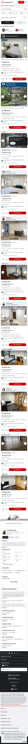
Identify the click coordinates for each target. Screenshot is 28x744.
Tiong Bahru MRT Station (7, 639)
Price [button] (17, 537)
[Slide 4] (14, 56)
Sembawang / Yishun (17, 625)
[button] (5, 547)
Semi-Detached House (7, 596)
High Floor (4, 645)
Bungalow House (17, 596)
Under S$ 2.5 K (5, 619)
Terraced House (12, 595)
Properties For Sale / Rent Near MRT (9, 728)
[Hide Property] (22, 40)
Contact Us (3, 659)
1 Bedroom (8, 612)
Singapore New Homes (6, 725)
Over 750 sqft (5, 632)
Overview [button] (5, 537)
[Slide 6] (16, 56)
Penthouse (9, 645)
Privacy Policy (20, 736)
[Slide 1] (10, 146)
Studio (3, 612)
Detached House (19, 595)
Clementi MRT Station (18, 639)
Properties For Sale (5, 718)
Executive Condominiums (6, 705)
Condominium (11, 594)
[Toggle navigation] (26, 2)
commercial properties (22, 705)
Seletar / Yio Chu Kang (7, 625)
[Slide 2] (11, 56)
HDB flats (19, 704)
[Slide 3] (12, 56)
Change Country (5, 663)
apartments (13, 704)
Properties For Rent (5, 721)
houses (13, 705)
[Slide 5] (15, 56)
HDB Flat (6, 594)
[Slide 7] (17, 56)
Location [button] (11, 537)
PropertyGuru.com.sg (5, 694)
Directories (3, 715)
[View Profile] (14, 36)
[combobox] (13, 9)
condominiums (7, 704)
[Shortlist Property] (25, 40)
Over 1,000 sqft (12, 632)
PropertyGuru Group (6, 656)
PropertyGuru (4, 712)
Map (21, 22)
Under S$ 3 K (12, 619)
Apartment (17, 594)
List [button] (8, 22)
